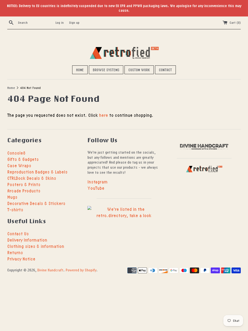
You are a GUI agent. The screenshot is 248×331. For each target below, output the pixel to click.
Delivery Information (27, 240)
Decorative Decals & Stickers (36, 203)
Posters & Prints (23, 184)
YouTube (95, 188)
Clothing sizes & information (35, 246)
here (103, 115)
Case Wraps (19, 165)
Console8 (16, 153)
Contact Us (18, 233)
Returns (15, 252)
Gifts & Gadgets (23, 159)
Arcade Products (23, 190)
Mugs (12, 197)
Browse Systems (106, 70)
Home (80, 70)
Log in (59, 22)
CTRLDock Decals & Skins (31, 178)
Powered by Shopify (81, 270)
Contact (165, 70)
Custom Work (139, 70)
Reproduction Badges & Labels (37, 171)
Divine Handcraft (50, 270)
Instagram (97, 181)
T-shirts (15, 209)
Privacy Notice (21, 258)
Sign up (74, 22)
